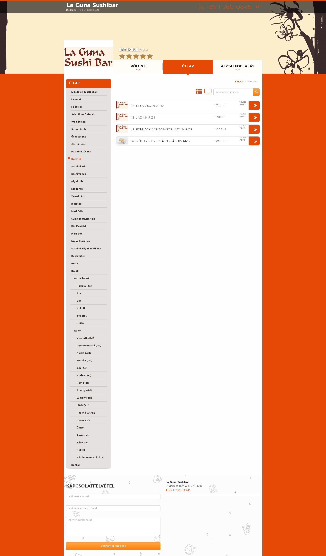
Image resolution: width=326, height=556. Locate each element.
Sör (76, 301)
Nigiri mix (77, 189)
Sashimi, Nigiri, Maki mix (86, 249)
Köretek (76, 159)
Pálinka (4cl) (81, 286)
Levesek (76, 99)
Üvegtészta (78, 137)
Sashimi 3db (78, 166)
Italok (74, 271)
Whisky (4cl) (81, 398)
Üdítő (77, 323)
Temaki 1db (78, 196)
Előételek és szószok (84, 92)
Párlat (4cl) (81, 353)
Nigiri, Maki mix (80, 241)
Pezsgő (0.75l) (83, 413)
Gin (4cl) (79, 368)
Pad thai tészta (81, 152)
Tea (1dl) (79, 316)
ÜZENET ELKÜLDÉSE (113, 546)
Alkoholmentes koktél (87, 457)
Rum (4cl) (80, 383)
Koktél (78, 308)
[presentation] (88, 57)
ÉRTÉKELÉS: (133, 49)
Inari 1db (76, 204)
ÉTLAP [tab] (188, 66)
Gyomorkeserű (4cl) (86, 346)
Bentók (75, 465)
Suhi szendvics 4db (83, 219)
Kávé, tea (79, 443)
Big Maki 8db (79, 226)
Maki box (76, 234)
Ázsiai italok (80, 278)
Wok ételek (78, 122)
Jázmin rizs (78, 144)
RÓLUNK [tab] (138, 66)
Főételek (76, 107)
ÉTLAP (239, 82)
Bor (76, 293)
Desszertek (78, 256)
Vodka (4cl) (81, 375)
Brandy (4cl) (81, 390)
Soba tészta (79, 129)
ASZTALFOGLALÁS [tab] (237, 66)
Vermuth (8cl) (82, 338)
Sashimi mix (78, 174)
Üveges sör (80, 420)
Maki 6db (77, 211)
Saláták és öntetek (83, 114)
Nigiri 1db (77, 181)
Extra (74, 263)
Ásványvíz (80, 435)
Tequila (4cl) (81, 360)
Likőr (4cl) (80, 405)
